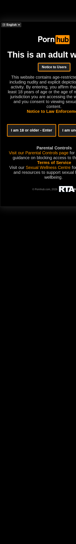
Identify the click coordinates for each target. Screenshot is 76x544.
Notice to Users (54, 67)
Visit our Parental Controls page (38, 152)
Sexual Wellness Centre (48, 167)
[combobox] (11, 25)
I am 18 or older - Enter (31, 130)
